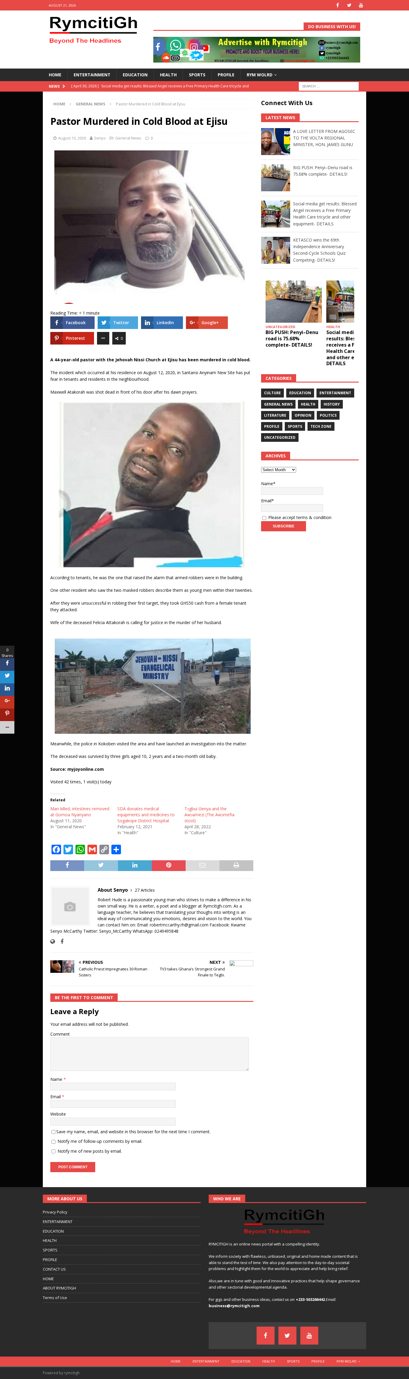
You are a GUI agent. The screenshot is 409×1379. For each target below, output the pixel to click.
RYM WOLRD (259, 75)
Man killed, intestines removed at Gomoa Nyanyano (79, 811)
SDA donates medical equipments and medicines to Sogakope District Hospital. (146, 814)
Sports (295, 426)
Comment (60, 1034)
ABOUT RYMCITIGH (59, 1288)
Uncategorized (280, 437)
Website (58, 1114)
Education (300, 392)
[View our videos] (361, 5)
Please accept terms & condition (299, 517)
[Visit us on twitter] (349, 5)
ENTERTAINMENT (92, 75)
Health (308, 404)
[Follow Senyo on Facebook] (59, 941)
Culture (272, 392)
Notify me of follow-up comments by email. (99, 1141)
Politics (328, 415)
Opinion (303, 415)
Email (56, 1096)
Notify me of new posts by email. (89, 1151)
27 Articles (145, 890)
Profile (271, 426)
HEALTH (168, 75)
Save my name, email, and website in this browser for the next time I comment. (133, 1131)
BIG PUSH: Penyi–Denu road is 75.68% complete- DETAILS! (292, 338)
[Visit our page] (337, 5)
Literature (275, 415)
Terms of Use (55, 1297)
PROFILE (226, 75)
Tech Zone (320, 426)
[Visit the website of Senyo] (52, 941)
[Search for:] (329, 86)
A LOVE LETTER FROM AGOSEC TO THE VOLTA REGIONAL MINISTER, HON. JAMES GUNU (324, 138)
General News (128, 138)
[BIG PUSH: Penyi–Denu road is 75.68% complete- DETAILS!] (294, 301)
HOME (55, 75)
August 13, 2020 (72, 138)
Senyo (100, 138)
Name (56, 1079)
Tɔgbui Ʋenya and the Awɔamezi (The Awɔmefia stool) (209, 814)
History (332, 404)
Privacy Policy (55, 1212)
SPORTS (197, 75)
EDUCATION (135, 75)
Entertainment (335, 392)
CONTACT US (54, 1269)
